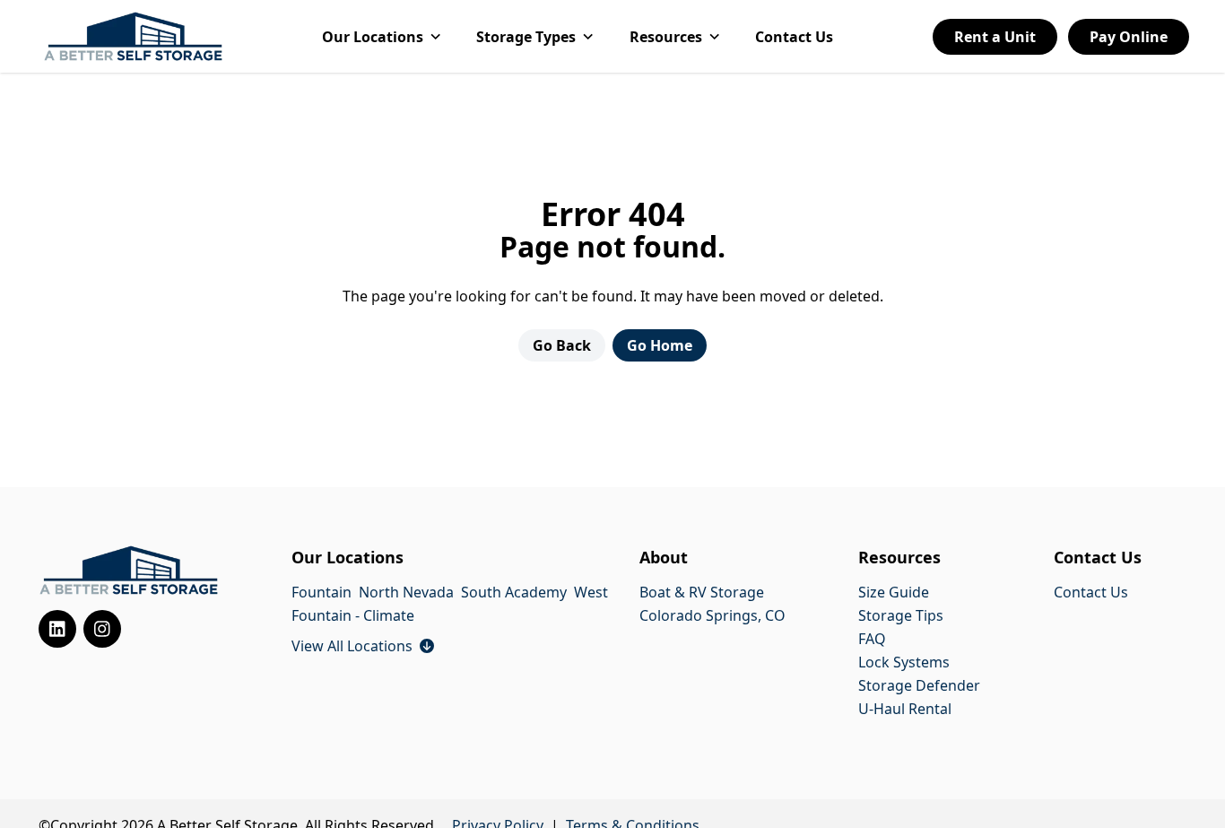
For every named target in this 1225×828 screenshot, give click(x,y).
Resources (666, 37)
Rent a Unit (995, 37)
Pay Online (1129, 37)
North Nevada (406, 592)
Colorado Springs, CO (712, 615)
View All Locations (362, 646)
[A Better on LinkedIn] (57, 629)
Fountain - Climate (352, 615)
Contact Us (794, 37)
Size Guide (893, 592)
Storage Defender (919, 685)
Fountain (321, 592)
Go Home (659, 345)
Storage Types (526, 37)
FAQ (872, 639)
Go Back (562, 345)
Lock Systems (904, 662)
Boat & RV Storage (701, 592)
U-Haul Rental (904, 709)
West (591, 592)
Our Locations (372, 37)
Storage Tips (900, 615)
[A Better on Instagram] (102, 629)
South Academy (514, 592)
